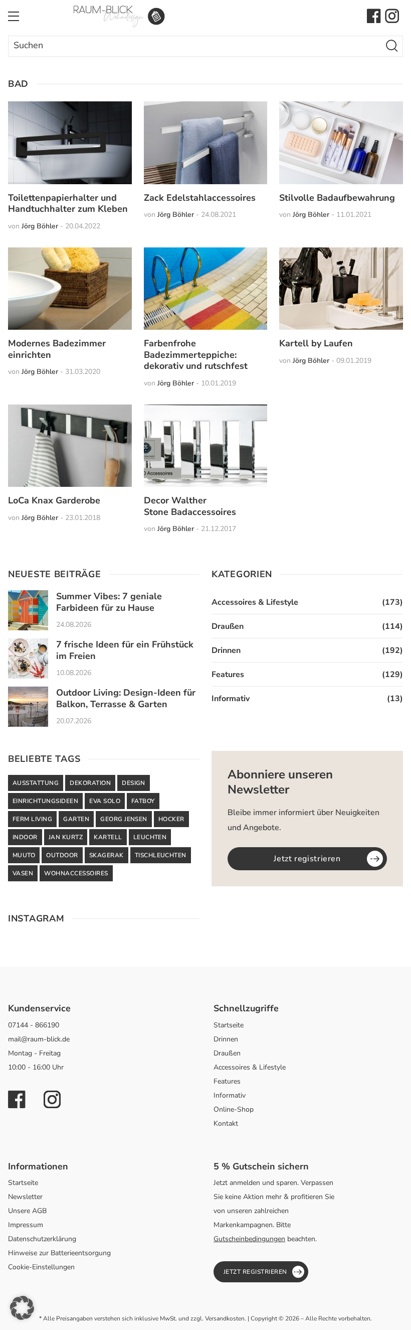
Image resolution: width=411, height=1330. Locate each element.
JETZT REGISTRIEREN (255, 1272)
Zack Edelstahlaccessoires (200, 198)
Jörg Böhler (40, 226)
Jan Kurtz (66, 837)
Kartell (108, 837)
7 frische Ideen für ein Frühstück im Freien (124, 650)
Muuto (24, 855)
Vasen (23, 873)
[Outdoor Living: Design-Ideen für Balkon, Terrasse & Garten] (28, 707)
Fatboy (143, 801)
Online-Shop (234, 1109)
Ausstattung (36, 783)
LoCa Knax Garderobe (54, 500)
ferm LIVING (32, 819)
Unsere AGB (27, 1211)
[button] (22, 1308)
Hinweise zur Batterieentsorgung (59, 1253)
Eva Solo (104, 801)
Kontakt (226, 1123)
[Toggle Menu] (13, 16)
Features (228, 674)
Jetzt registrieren (307, 858)
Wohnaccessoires (76, 873)
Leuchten (150, 837)
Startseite (229, 1025)
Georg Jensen (123, 819)
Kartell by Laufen (316, 343)
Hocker (171, 819)
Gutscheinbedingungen (249, 1239)
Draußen (228, 626)
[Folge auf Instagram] (392, 16)
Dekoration (90, 783)
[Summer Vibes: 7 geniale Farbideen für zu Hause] (28, 610)
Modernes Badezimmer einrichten (57, 349)
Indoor (25, 837)
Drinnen (226, 650)
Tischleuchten (160, 855)
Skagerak (106, 855)
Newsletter (25, 1197)
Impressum (25, 1225)
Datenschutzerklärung (42, 1239)
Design (133, 783)
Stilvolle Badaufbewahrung (337, 198)
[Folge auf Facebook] (374, 16)
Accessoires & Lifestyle (255, 602)
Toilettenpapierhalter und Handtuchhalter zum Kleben (68, 203)
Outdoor (62, 855)
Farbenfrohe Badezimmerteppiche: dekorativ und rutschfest (196, 354)
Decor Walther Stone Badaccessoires (190, 506)
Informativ (231, 698)
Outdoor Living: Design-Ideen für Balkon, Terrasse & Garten (125, 698)
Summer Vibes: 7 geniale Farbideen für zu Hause (109, 602)
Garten (76, 819)
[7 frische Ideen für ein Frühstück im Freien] (28, 658)
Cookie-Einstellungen (41, 1267)
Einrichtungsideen (45, 801)
